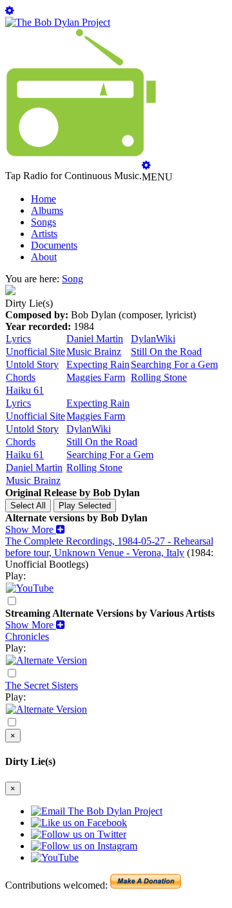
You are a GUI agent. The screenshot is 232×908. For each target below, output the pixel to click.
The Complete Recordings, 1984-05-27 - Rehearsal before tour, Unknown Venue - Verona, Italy (109, 547)
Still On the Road (166, 351)
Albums (47, 210)
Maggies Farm (95, 377)
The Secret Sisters (41, 685)
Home (43, 198)
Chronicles (27, 636)
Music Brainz (93, 351)
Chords (20, 377)
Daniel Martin (94, 338)
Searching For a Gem (174, 364)
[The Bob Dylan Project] (57, 22)
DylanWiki (153, 338)
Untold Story (32, 364)
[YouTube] (29, 588)
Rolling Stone (159, 377)
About (44, 256)
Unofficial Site (35, 351)
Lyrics (18, 338)
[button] (35, 529)
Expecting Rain (98, 364)
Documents (54, 245)
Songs (43, 222)
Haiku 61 (25, 390)
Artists (44, 233)
